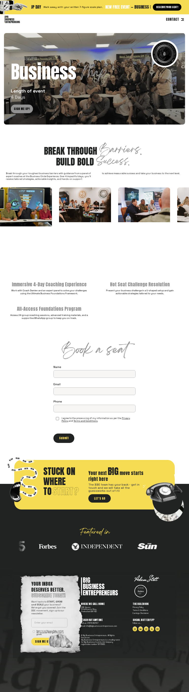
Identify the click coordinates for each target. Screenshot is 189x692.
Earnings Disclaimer (141, 613)
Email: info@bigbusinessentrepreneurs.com (99, 626)
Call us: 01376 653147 (89, 623)
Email (57, 384)
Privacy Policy (138, 607)
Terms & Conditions (140, 610)
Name (57, 367)
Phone (57, 401)
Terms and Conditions (86, 420)
